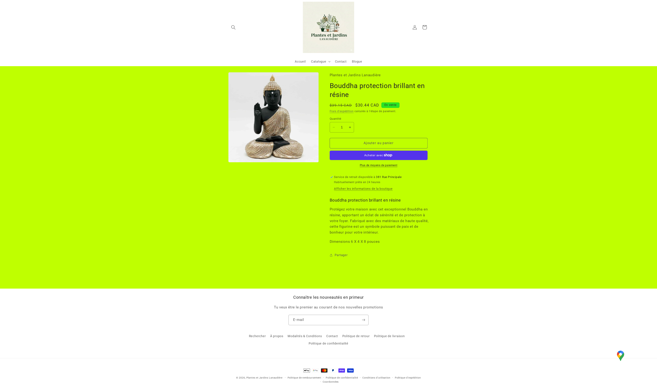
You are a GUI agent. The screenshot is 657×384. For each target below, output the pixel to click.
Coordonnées (331, 381)
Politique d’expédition (408, 377)
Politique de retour (356, 336)
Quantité (335, 118)
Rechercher (257, 336)
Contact (332, 336)
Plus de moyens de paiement (378, 165)
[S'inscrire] (363, 320)
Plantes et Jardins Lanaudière (264, 377)
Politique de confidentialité (328, 343)
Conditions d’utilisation (376, 377)
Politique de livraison (389, 336)
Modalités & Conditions (305, 336)
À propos (276, 336)
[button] (233, 27)
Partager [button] (341, 255)
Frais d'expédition (342, 111)
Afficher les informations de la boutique (363, 188)
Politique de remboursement (304, 377)
